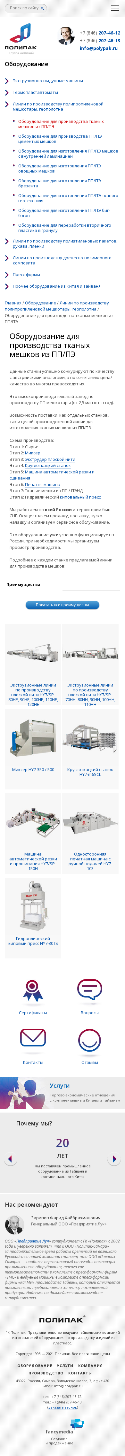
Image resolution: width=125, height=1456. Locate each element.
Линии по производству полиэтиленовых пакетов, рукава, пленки (65, 243)
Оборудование (40, 303)
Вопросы (90, 1012)
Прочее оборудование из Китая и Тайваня (57, 286)
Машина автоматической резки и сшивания (52, 475)
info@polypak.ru (99, 48)
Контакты (33, 1062)
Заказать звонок (62, 1407)
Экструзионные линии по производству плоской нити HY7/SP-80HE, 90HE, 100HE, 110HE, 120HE (33, 695)
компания (90, 1365)
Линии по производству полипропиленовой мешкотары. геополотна (58, 106)
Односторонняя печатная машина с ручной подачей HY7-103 (90, 861)
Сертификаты (33, 1012)
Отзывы (89, 1062)
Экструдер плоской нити (50, 459)
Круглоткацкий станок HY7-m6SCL (90, 772)
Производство (46, 1373)
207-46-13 (100, 40)
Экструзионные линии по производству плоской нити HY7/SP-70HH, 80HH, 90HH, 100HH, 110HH (90, 695)
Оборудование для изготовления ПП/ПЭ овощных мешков (59, 168)
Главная (13, 303)
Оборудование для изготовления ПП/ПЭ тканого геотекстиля (68, 198)
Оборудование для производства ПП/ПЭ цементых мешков (60, 138)
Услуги (65, 1365)
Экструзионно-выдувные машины (48, 81)
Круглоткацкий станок (48, 465)
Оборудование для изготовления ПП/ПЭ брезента (59, 183)
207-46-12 (100, 33)
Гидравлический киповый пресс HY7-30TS (33, 941)
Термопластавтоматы (35, 92)
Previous (10, 1159)
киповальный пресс (80, 497)
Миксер (32, 453)
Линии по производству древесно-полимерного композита (62, 260)
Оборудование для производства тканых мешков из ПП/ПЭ (61, 123)
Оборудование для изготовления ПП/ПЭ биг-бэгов (64, 212)
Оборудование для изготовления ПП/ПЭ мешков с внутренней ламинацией (68, 153)
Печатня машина (42, 484)
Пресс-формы (26, 274)
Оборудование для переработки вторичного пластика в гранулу (64, 227)
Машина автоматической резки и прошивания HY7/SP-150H (33, 861)
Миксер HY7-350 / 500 (33, 769)
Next (114, 1159)
